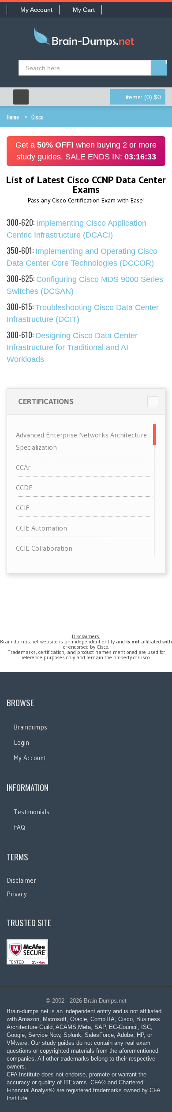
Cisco (37, 116)
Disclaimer (21, 880)
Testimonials (31, 812)
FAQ (19, 827)
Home (13, 116)
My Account (36, 9)
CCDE (24, 487)
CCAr (23, 467)
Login (21, 742)
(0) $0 (143, 97)
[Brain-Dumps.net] (86, 38)
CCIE (23, 507)
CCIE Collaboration (44, 548)
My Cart (84, 9)
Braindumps (30, 727)
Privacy (17, 894)
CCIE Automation (41, 528)
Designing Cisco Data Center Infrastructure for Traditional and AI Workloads (72, 347)
